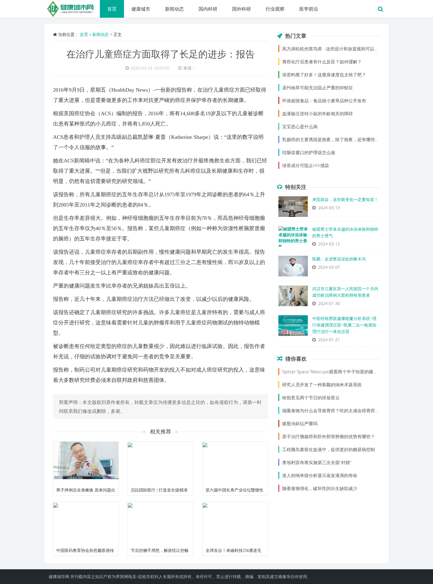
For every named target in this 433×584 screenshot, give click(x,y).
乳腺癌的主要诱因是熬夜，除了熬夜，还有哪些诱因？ (335, 139)
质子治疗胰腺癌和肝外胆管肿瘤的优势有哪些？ (328, 436)
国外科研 (241, 9)
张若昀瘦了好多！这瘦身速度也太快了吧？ (324, 74)
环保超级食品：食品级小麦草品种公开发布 (324, 100)
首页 (112, 9)
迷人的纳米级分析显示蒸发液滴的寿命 (319, 475)
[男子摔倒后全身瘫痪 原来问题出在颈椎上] (85, 463)
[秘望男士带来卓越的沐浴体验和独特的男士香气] (293, 238)
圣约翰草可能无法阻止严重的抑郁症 (317, 87)
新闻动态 (174, 9)
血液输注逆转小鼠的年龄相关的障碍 (317, 113)
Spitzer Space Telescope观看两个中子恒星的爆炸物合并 (336, 372)
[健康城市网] (72, 7)
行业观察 (275, 9)
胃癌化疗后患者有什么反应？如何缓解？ (322, 62)
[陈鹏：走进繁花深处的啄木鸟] (293, 267)
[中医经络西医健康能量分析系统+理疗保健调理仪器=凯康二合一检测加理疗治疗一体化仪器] (293, 327)
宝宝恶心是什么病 (300, 126)
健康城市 (140, 9)
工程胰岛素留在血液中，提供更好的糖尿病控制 (328, 449)
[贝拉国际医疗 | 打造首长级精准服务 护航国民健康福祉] (160, 463)
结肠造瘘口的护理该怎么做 (308, 152)
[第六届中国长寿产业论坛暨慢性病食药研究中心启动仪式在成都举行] (235, 463)
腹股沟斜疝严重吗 (300, 423)
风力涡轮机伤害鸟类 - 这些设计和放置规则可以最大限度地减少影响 (348, 49)
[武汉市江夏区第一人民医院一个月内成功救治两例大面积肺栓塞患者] (293, 297)
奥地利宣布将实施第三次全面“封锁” (316, 462)
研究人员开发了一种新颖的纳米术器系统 (322, 384)
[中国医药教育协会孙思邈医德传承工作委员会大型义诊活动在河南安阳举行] (85, 523)
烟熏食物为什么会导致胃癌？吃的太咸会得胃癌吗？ (333, 410)
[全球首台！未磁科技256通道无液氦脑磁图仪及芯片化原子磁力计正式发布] (235, 523)
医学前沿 (308, 9)
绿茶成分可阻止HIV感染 (305, 165)
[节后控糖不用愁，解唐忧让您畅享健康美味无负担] (160, 523)
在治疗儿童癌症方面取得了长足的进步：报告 (160, 53)
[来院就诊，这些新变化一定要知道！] (293, 208)
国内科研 (208, 9)
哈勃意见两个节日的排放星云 (311, 397)
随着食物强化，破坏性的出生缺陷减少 (319, 488)
